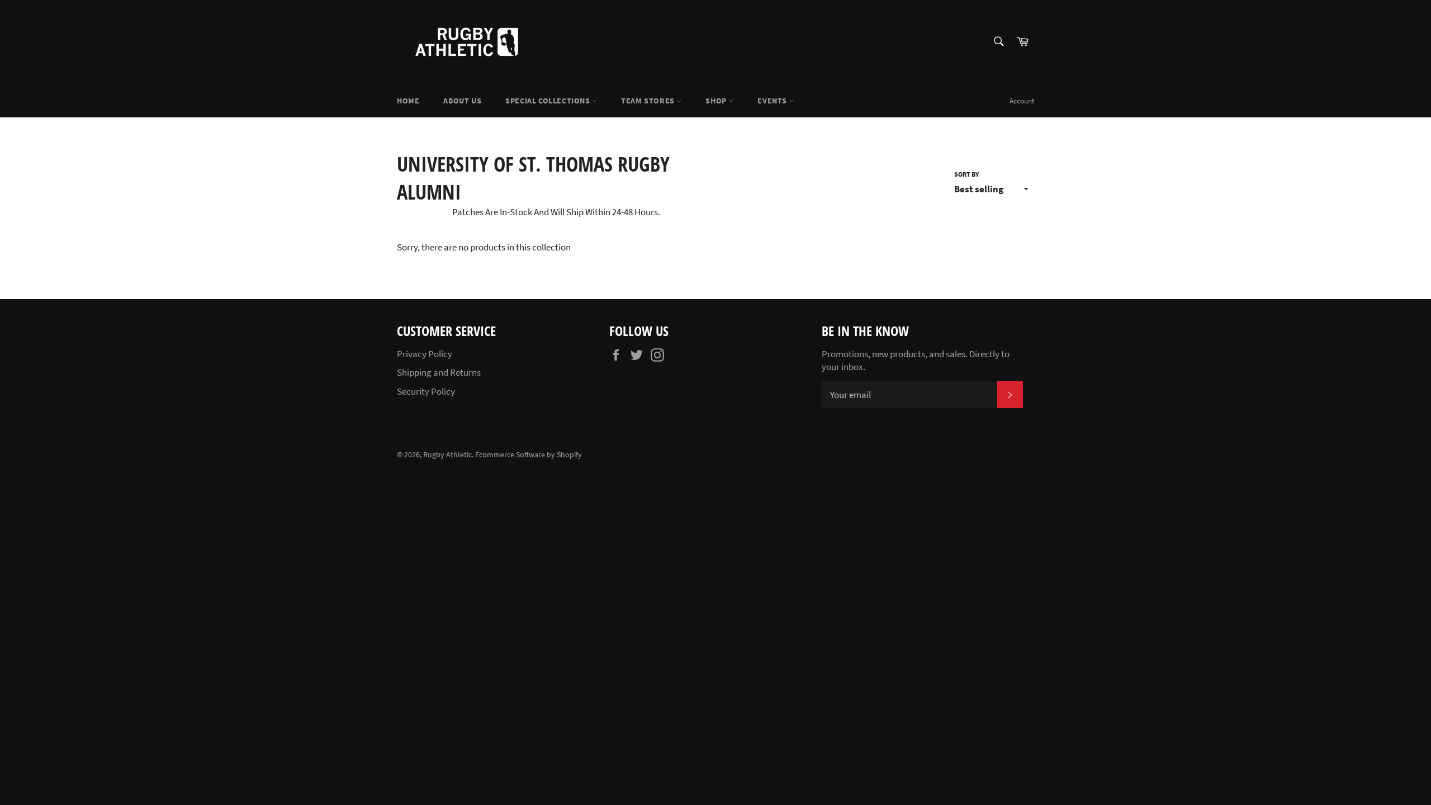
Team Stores (648, 101)
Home (408, 101)
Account (1022, 101)
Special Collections (548, 101)
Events (773, 101)
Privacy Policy (424, 354)
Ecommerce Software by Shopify (528, 455)
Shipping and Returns (439, 372)
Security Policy (426, 391)
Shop (716, 101)
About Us (462, 101)
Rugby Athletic (447, 455)
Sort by (966, 174)
